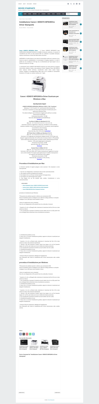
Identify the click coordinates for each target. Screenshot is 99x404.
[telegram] (33, 334)
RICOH (53, 13)
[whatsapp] (30, 334)
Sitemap (34, 3)
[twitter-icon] (71, 4)
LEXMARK (43, 13)
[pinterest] (27, 334)
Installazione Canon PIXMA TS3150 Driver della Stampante (73, 23)
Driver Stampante (26, 8)
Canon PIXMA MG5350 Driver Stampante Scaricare (34, 189)
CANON (25, 13)
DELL (63, 13)
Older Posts (57, 392)
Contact (20, 3)
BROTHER (35, 13)
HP (39, 13)
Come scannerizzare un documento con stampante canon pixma (74, 32)
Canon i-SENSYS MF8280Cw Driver (28, 50)
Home (20, 13)
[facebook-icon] (68, 4)
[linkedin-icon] (77, 4)
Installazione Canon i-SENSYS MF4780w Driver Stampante (73, 67)
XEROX (48, 13)
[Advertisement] (39, 39)
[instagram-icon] (74, 4)
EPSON (29, 13)
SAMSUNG (58, 13)
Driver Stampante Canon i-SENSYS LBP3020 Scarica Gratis (35, 185)
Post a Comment (30, 27)
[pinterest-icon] (79, 4)
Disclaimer (29, 3)
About (24, 3)
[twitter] (24, 334)
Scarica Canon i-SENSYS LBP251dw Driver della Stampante (35, 187)
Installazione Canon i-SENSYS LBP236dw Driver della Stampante (74, 58)
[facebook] (20, 334)
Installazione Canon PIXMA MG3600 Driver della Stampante (73, 49)
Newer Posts (21, 392)
